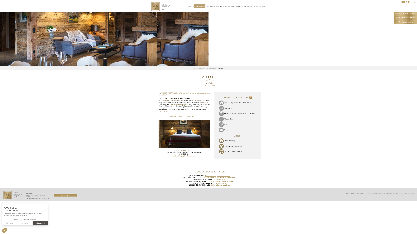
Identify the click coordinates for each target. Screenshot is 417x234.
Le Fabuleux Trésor (220, 183)
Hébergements (200, 6)
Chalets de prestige (211, 68)
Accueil (195, 68)
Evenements (248, 6)
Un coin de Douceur (220, 179)
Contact (397, 193)
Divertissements (236, 6)
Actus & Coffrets (259, 6)
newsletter (65, 195)
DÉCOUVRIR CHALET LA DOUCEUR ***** (184, 116)
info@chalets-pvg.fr (178, 156)
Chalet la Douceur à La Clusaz (220, 185)
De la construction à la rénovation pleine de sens (220, 178)
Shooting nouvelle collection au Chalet (221, 181)
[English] (415, 2)
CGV (402, 193)
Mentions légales (351, 193)
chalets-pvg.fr (191, 156)
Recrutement (361, 193)
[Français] (412, 2)
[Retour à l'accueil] (160, 6)
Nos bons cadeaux (407, 22)
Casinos (227, 6)
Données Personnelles (378, 193)
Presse (368, 193)
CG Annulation (390, 193)
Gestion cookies (409, 193)
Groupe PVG (190, 6)
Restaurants (210, 6)
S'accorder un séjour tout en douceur (217, 176)
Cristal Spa (219, 6)
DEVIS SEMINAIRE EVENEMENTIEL (405, 18)
